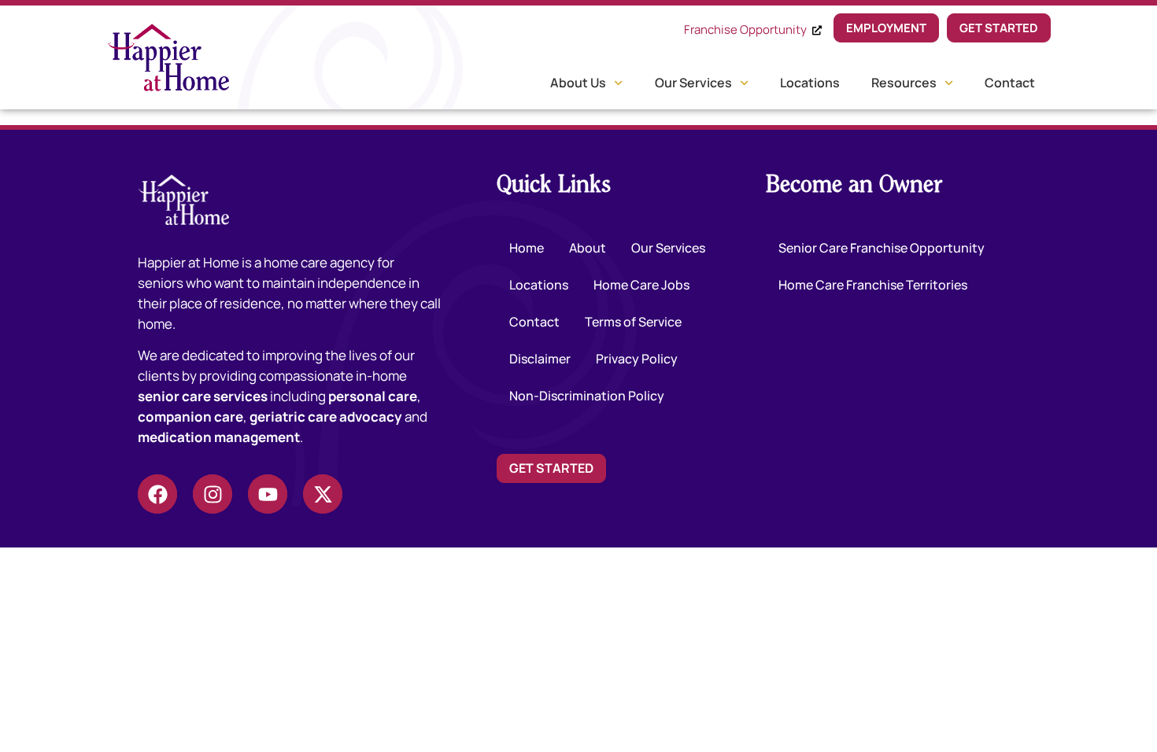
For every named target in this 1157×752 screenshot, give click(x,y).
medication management (219, 437)
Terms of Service (633, 321)
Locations (810, 82)
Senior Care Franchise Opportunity (881, 247)
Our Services (693, 82)
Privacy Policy (637, 358)
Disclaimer (540, 358)
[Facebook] (157, 494)
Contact (1010, 82)
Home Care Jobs (641, 284)
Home (526, 247)
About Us (578, 82)
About (587, 247)
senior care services (203, 396)
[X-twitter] (322, 494)
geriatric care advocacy (326, 416)
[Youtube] (267, 494)
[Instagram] (212, 494)
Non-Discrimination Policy (586, 395)
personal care (372, 396)
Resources (904, 82)
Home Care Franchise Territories (872, 284)
